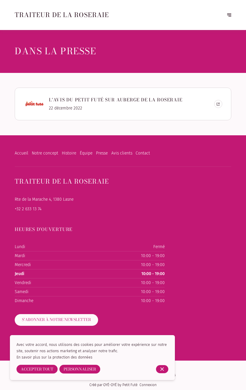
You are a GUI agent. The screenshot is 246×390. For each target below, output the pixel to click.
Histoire (69, 153)
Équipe (86, 153)
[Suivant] (229, 15)
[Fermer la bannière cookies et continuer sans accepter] (162, 369)
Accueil (21, 153)
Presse (102, 153)
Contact (143, 153)
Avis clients (121, 153)
